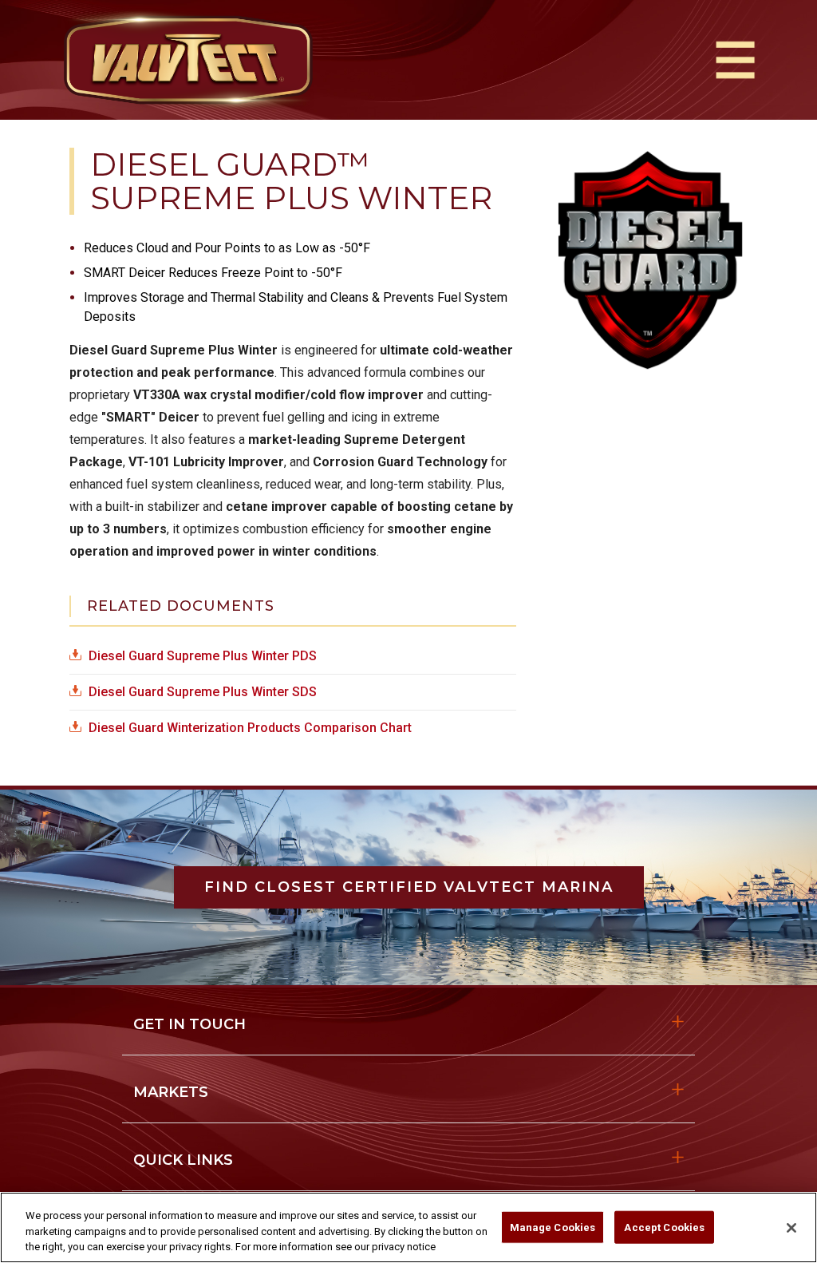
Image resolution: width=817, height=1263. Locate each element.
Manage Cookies (553, 1227)
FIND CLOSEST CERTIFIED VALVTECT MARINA (409, 887)
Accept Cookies (664, 1227)
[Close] (791, 1227)
